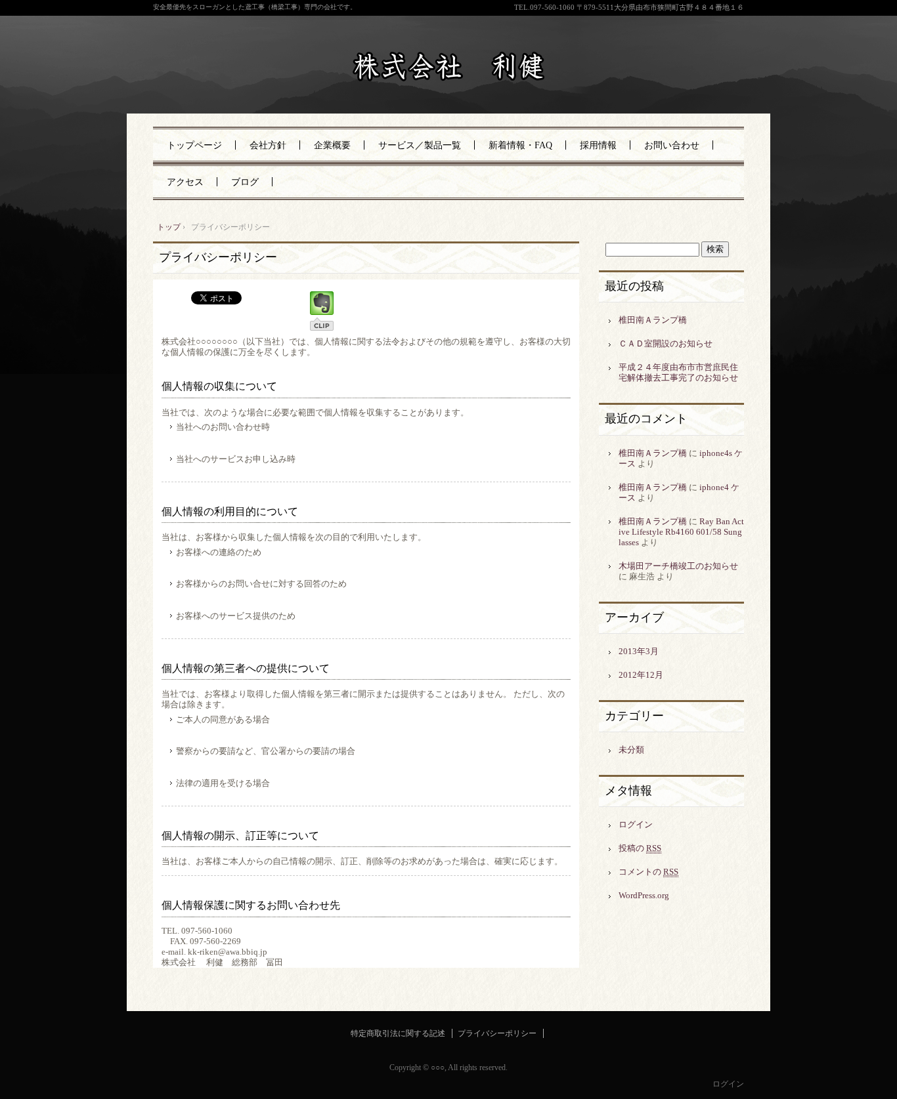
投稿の (640, 848)
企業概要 (332, 145)
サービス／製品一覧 (419, 145)
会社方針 (268, 145)
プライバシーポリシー (218, 257)
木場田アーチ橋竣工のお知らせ (678, 566)
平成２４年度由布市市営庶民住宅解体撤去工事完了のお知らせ (678, 372)
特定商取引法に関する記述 (398, 1033)
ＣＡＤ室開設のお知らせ (665, 343)
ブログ (245, 182)
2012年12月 (641, 675)
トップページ (194, 145)
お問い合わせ (671, 145)
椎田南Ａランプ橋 (653, 320)
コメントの (648, 872)
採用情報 (598, 145)
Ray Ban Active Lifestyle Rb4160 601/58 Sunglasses (681, 531)
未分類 (631, 750)
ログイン (636, 824)
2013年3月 (639, 651)
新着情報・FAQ (520, 145)
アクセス (185, 182)
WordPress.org (644, 895)
